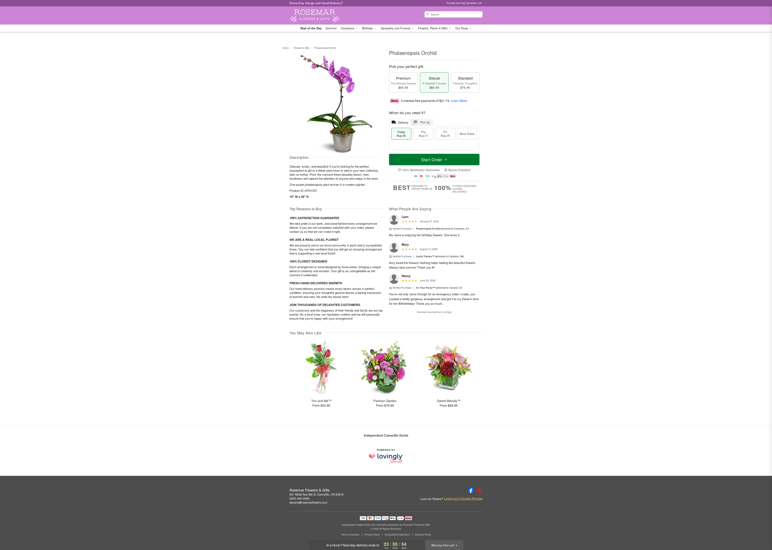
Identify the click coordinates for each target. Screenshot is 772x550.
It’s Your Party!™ (425, 287)
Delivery (403, 122)
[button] (761, 533)
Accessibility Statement (397, 534)
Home (285, 47)
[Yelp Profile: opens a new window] (479, 490)
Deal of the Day (311, 28)
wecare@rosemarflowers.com (308, 502)
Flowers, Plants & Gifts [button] (433, 28)
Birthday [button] (368, 28)
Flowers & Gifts (301, 47)
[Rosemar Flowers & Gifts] (318, 15)
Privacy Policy (372, 534)
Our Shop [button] (462, 28)
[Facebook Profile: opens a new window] (471, 490)
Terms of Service (350, 534)
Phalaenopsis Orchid (428, 228)
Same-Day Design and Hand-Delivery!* (316, 3)
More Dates (467, 134)
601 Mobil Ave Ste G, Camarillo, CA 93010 (317, 494)
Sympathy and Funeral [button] (396, 28)
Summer (331, 28)
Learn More (459, 100)
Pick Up (425, 122)
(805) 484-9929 (299, 498)
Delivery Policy (423, 534)
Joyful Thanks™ (425, 256)
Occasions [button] (348, 28)
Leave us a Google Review (463, 498)
